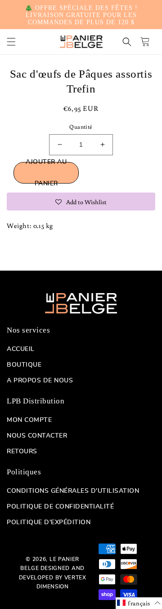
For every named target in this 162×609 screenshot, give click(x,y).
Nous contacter (37, 436)
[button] (11, 42)
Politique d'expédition (48, 522)
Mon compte (29, 420)
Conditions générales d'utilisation (73, 491)
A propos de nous (40, 380)
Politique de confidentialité (60, 507)
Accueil (21, 349)
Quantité (80, 127)
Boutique (24, 365)
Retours (22, 451)
